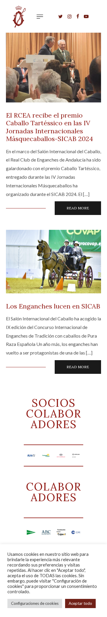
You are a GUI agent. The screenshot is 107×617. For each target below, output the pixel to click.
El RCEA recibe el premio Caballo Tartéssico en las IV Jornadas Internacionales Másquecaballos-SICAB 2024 (49, 127)
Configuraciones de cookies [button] (35, 603)
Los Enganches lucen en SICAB (53, 306)
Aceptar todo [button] (80, 603)
